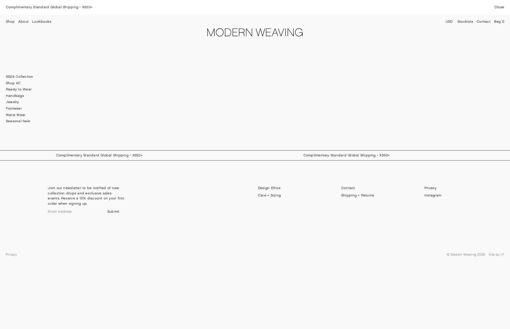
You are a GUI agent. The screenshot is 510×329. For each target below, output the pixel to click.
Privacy (430, 188)
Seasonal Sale (18, 121)
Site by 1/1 (496, 254)
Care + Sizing (269, 195)
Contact (484, 21)
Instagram (432, 195)
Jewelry (12, 102)
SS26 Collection (19, 76)
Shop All (13, 83)
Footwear (14, 108)
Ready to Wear (19, 89)
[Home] (255, 33)
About (23, 21)
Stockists (465, 21)
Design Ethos (269, 188)
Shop (10, 21)
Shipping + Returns (357, 195)
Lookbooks (41, 21)
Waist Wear (15, 115)
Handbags (15, 95)
